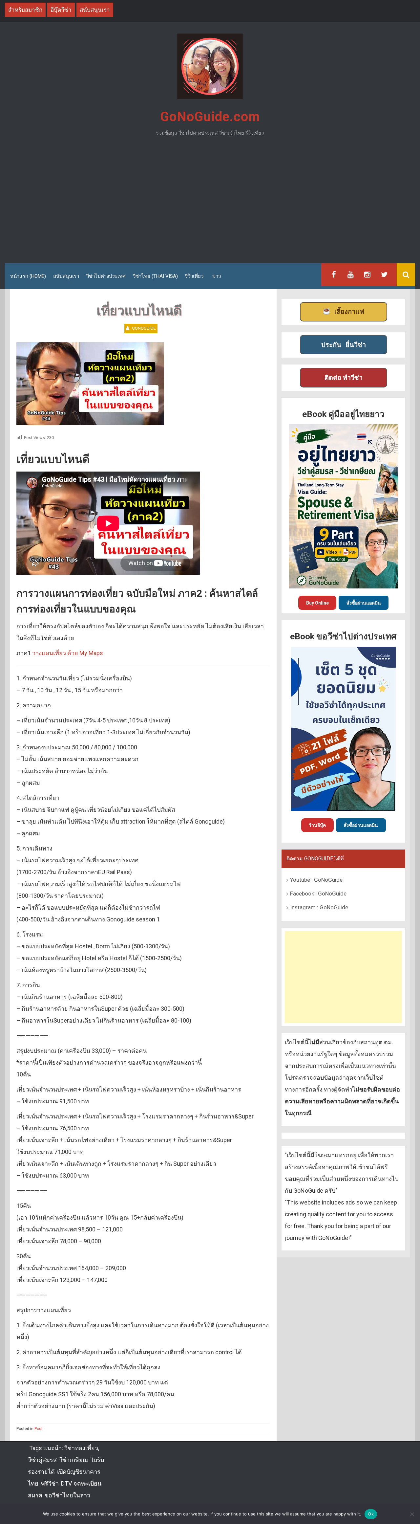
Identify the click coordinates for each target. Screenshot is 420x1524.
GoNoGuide (144, 328)
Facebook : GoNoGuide (318, 893)
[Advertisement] (210, 203)
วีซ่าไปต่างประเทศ (106, 276)
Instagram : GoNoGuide (319, 907)
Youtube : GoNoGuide (316, 879)
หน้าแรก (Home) (28, 276)
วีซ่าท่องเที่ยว (81, 1448)
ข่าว (216, 276)
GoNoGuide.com (210, 116)
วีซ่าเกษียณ (73, 1459)
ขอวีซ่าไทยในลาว (67, 1495)
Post (38, 1428)
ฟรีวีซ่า (50, 1483)
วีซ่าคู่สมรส (42, 1459)
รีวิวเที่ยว (194, 276)
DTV (66, 1483)
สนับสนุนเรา (66, 276)
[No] (412, 1514)
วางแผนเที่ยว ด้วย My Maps (67, 653)
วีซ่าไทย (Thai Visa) (155, 276)
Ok (371, 1513)
